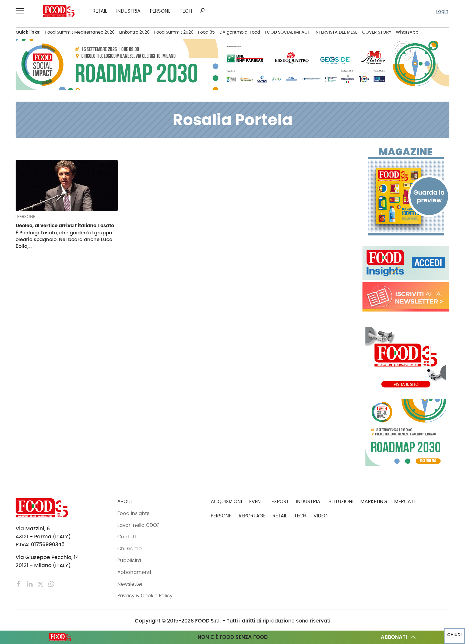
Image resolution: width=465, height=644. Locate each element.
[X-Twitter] (41, 583)
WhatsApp (407, 32)
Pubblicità (129, 560)
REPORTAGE (252, 516)
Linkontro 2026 (134, 32)
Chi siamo (129, 548)
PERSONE (160, 11)
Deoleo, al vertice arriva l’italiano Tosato (65, 225)
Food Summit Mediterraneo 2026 (80, 32)
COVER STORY (376, 32)
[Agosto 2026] (406, 196)
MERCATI (404, 501)
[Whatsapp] (51, 583)
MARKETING (373, 501)
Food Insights (133, 513)
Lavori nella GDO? (138, 525)
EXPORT (280, 501)
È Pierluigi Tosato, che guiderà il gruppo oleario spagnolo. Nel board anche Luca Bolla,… (64, 239)
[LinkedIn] (30, 583)
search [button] (202, 10)
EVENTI (257, 501)
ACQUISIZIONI (226, 501)
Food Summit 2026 (173, 32)
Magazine (405, 152)
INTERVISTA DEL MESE (336, 32)
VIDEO (320, 516)
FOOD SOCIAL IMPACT (287, 32)
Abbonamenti (134, 572)
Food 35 (206, 32)
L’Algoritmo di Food (240, 32)
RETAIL (100, 11)
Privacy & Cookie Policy (144, 595)
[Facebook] (20, 583)
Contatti (127, 537)
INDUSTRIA (128, 11)
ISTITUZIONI (340, 501)
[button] (20, 11)
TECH (186, 11)
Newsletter (130, 584)
